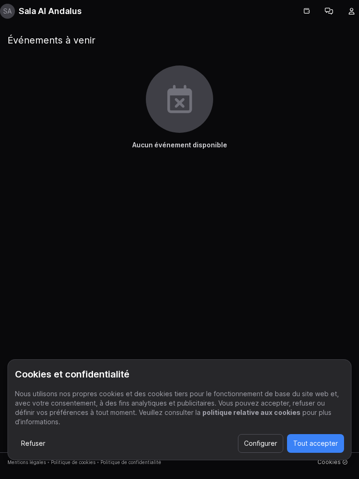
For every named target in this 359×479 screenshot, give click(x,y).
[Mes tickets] (306, 11)
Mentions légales (26, 462)
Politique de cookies (73, 462)
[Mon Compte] (351, 11)
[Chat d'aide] (329, 11)
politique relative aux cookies (251, 412)
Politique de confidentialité (131, 462)
